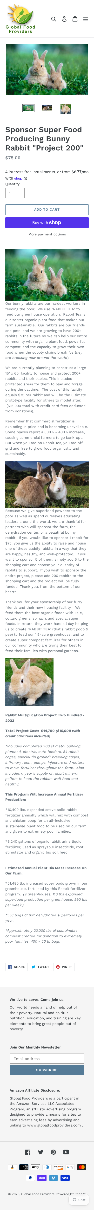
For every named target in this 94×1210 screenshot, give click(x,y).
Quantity (12, 184)
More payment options (47, 234)
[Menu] (85, 18)
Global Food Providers (37, 1194)
